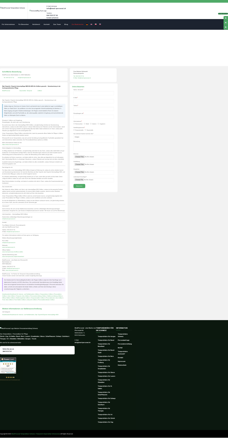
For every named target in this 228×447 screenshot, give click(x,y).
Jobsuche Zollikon (32, 299)
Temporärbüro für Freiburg (104, 361)
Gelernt (94, 124)
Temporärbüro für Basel (106, 340)
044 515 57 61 (7, 351)
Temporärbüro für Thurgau (104, 410)
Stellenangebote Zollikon (23, 298)
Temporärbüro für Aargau (106, 336)
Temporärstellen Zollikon (38, 298)
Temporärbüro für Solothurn (104, 403)
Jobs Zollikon (11, 296)
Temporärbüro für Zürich (106, 418)
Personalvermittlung (125, 344)
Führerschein (79, 124)
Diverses (75, 153)
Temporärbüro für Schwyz (107, 398)
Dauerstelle (89, 130)
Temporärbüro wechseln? (123, 353)
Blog (66, 24)
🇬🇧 (91, 24)
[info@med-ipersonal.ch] (226, 18)
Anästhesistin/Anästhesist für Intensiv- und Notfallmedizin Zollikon (20, 294)
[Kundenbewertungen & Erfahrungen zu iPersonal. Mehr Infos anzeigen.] (8, 373)
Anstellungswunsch (79, 127)
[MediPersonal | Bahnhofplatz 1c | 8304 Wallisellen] (226, 27)
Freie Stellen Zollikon (20, 299)
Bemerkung (76, 141)
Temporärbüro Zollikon (46, 294)
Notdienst (36, 24)
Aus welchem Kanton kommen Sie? (83, 133)
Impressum (121, 361)
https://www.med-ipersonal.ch (10, 144)
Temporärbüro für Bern (106, 356)
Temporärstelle (79, 130)
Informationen (77, 121)
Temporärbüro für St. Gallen (105, 387)
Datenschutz (122, 365)
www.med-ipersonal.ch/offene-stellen (12, 252)
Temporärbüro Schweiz (123, 335)
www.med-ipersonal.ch (8, 247)
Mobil (87, 124)
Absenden (79, 186)
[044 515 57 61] (226, 23)
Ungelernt (102, 124)
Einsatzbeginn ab (78, 113)
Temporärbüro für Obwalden (104, 381)
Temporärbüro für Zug (105, 422)
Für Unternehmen (8, 24)
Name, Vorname (78, 89)
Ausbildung (76, 161)
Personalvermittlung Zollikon (38, 296)
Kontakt (47, 24)
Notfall (120, 348)
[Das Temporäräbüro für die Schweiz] (12, 8)
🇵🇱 (96, 24)
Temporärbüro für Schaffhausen (104, 393)
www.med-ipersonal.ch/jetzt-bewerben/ (13, 256)
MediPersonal (6, 90)
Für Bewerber (23, 24)
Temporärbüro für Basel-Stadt (106, 351)
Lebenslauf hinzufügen (80, 176)
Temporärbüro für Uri (105, 414)
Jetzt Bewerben (223, 14)
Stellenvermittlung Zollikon (54, 296)
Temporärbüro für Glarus (106, 372)
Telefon (75, 105)
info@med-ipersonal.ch (24, 77)
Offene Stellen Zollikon (8, 298)
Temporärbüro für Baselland (104, 345)
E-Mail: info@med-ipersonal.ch (82, 78)
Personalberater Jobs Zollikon (54, 298)
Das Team (57, 24)
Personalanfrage (123, 340)
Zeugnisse (76, 169)
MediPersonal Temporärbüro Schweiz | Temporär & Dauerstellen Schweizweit (35, 434)
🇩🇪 (87, 24)
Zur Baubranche (78, 24)
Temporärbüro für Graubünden (104, 367)
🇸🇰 (100, 24)
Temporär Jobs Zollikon (22, 296)
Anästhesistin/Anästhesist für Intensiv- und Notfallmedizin (18, 314)
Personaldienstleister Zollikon (46, 299)
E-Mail (75, 97)
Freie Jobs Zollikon (7, 299)
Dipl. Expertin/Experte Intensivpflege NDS (46, 314)
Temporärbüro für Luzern (106, 376)
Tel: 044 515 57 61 (9, 77)
